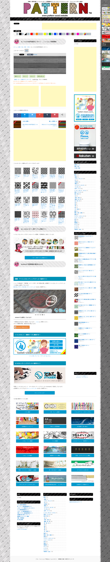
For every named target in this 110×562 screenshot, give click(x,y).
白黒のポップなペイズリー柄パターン (35, 177)
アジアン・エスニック (79, 216)
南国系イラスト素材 (55, 455)
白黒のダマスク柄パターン (26, 205)
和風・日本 (76, 166)
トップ (18, 19)
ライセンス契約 (72, 19)
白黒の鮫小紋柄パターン (17, 220)
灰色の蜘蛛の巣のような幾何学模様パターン (26, 220)
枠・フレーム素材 (55, 412)
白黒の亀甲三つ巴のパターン (52, 220)
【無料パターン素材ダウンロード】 (23, 79)
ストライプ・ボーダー (79, 185)
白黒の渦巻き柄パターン (17, 205)
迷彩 (75, 211)
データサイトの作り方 (82, 470)
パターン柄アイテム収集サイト (40, 257)
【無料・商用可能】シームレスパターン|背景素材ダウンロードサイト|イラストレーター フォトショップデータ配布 (55, 1)
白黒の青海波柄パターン (35, 205)
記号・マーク (78, 188)
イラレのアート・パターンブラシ (82, 412)
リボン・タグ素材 (27, 455)
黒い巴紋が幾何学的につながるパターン (17, 191)
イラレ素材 (27, 412)
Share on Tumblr (30, 54)
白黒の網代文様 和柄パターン (53, 191)
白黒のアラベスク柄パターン (17, 176)
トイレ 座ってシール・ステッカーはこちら (40, 356)
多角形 (76, 182)
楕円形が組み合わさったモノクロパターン (43, 206)
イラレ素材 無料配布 (21, 504)
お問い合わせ (81, 19)
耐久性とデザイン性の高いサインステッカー (25, 287)
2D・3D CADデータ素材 (55, 470)
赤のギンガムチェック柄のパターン (86, 242)
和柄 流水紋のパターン (83, 345)
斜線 (76, 177)
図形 (75, 175)
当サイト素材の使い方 (27, 19)
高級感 (75, 222)
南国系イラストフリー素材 (23, 516)
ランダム (77, 187)
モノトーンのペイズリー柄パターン (86, 270)
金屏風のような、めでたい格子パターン (87, 316)
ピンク (81, 34)
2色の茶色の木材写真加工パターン (30, 123)
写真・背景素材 (20, 518)
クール (75, 227)
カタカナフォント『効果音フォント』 (82, 441)
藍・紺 (63, 34)
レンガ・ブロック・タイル (80, 190)
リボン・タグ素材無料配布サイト (24, 511)
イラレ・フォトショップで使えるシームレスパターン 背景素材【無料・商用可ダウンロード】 (55, 559)
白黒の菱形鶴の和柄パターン (26, 191)
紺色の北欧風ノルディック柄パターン (86, 339)
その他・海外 (77, 168)
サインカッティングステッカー (27, 484)
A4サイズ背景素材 (55, 426)
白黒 (28, 34)
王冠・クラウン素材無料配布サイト (25, 513)
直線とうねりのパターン (26, 176)
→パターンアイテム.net (22, 529)
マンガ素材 (55, 441)
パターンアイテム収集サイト (82, 376)
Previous (11, 301)
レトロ (75, 226)
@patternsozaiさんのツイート (76, 502)
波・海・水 (77, 200)
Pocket (35, 54)
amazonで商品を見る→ (23, 327)
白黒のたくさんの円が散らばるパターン (61, 206)
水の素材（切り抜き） (82, 426)
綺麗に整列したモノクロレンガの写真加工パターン (61, 221)
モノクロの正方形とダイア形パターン (61, 177)
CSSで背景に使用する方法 (53, 19)
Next (68, 301)
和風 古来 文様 (78, 212)
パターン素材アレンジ (40, 19)
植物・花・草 (78, 199)
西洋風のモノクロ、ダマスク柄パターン (87, 311)
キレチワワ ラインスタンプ (82, 377)
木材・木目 (77, 197)
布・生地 (77, 209)
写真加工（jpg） (78, 229)
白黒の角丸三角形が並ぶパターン (52, 176)
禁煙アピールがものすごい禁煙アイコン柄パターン (35, 221)
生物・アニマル (77, 192)
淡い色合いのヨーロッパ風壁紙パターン (87, 305)
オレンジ (41, 34)
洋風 (75, 214)
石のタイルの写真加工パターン (61, 191)
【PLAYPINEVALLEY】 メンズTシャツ (55, 484)
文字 (75, 219)
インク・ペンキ (77, 217)
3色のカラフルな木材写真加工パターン (49, 123)
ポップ (75, 224)
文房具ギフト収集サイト (83, 484)
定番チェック (77, 164)
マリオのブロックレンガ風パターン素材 (87, 288)
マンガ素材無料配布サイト (23, 509)
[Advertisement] (69, 26)
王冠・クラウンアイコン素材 (82, 455)
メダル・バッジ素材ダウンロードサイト (26, 508)
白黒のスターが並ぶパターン (43, 176)
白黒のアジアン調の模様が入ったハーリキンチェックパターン (52, 207)
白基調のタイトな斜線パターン (85, 328)
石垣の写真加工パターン (35, 191)
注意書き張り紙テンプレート (23, 514)
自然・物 (76, 194)
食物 (75, 221)
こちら (37, 322)
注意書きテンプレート (27, 426)
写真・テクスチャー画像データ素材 (27, 470)
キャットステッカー (32, 388)
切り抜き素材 (20, 519)
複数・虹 (89, 34)
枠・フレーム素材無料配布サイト (24, 506)
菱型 (76, 183)
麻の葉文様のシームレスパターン (85, 236)
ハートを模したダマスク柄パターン (43, 220)
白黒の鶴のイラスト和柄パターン (43, 191)
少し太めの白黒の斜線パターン (85, 293)
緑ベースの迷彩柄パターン (84, 334)
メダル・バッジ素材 (27, 441)
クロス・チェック (79, 178)
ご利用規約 (63, 19)
